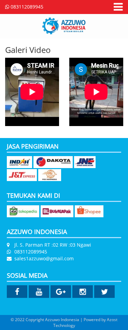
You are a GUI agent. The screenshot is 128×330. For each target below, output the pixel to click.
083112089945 (26, 6)
